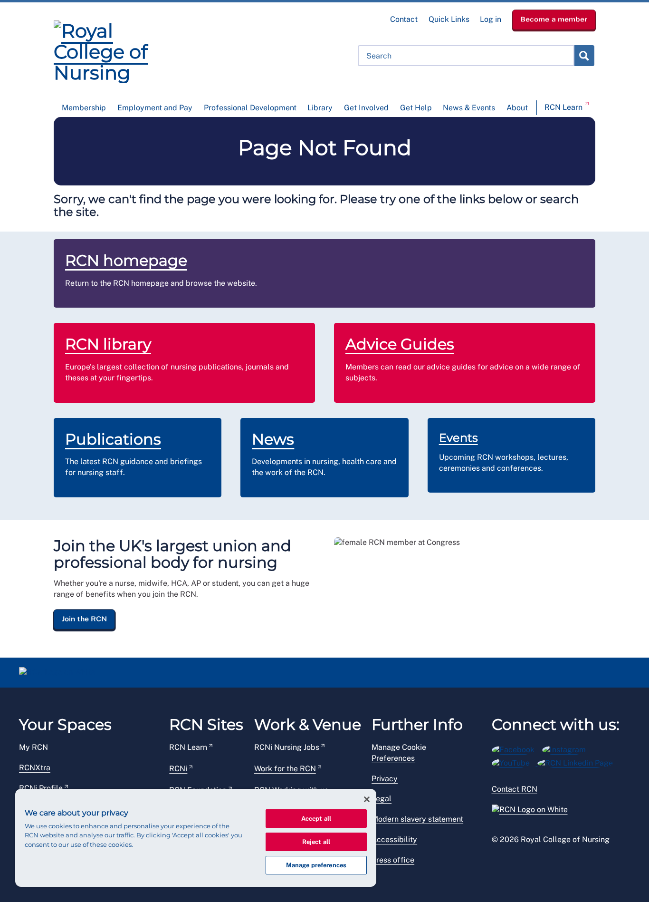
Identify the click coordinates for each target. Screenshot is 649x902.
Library (320, 107)
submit (583, 55)
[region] (195, 838)
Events (458, 438)
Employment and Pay (154, 107)
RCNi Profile (41, 788)
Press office (393, 859)
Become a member (554, 19)
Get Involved (366, 107)
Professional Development (250, 107)
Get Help (416, 107)
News (273, 439)
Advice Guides (399, 344)
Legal (381, 798)
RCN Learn (563, 107)
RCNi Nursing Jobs (286, 747)
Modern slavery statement (417, 819)
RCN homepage (126, 260)
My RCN (33, 747)
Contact (404, 19)
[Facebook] (517, 748)
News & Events (469, 107)
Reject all (316, 841)
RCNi (178, 768)
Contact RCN (514, 789)
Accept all (316, 818)
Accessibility (394, 839)
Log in (490, 19)
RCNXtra (34, 767)
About (517, 107)
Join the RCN (84, 618)
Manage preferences (316, 865)
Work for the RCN (285, 768)
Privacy (385, 778)
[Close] (367, 799)
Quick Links (449, 19)
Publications (113, 439)
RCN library (108, 344)
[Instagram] (567, 748)
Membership (84, 107)
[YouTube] (515, 761)
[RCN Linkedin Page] (578, 761)
